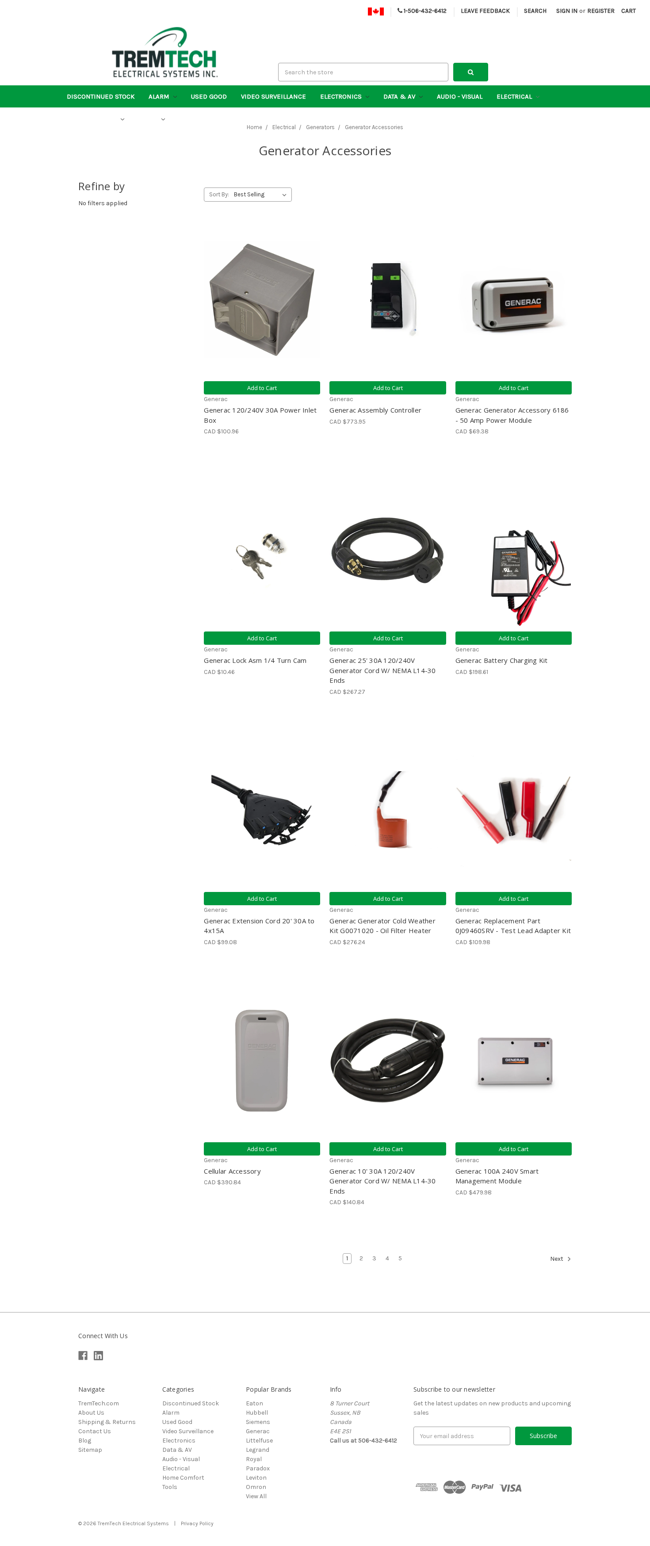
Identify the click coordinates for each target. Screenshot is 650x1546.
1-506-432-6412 (424, 11)
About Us (91, 1412)
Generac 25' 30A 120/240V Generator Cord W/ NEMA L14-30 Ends (382, 670)
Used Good (209, 96)
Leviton (256, 1477)
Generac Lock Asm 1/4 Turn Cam (255, 660)
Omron (256, 1487)
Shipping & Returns (107, 1422)
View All (256, 1496)
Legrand (257, 1450)
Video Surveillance (273, 96)
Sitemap (90, 1450)
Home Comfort (93, 119)
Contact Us (94, 1431)
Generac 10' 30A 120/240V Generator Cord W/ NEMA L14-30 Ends (382, 1181)
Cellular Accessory (232, 1171)
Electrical (515, 96)
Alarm (160, 96)
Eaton (254, 1403)
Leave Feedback (485, 11)
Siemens (258, 1422)
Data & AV (400, 96)
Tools (148, 119)
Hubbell (257, 1412)
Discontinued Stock (100, 96)
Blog (84, 1440)
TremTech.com (98, 1403)
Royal (254, 1459)
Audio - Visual (459, 96)
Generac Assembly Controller (375, 410)
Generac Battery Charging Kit (501, 660)
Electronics (341, 96)
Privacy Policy (197, 1523)
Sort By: (219, 194)
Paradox (258, 1468)
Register (601, 11)
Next (557, 1259)
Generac (258, 1431)
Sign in (566, 11)
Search (535, 11)
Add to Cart (262, 388)
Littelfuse (259, 1440)
